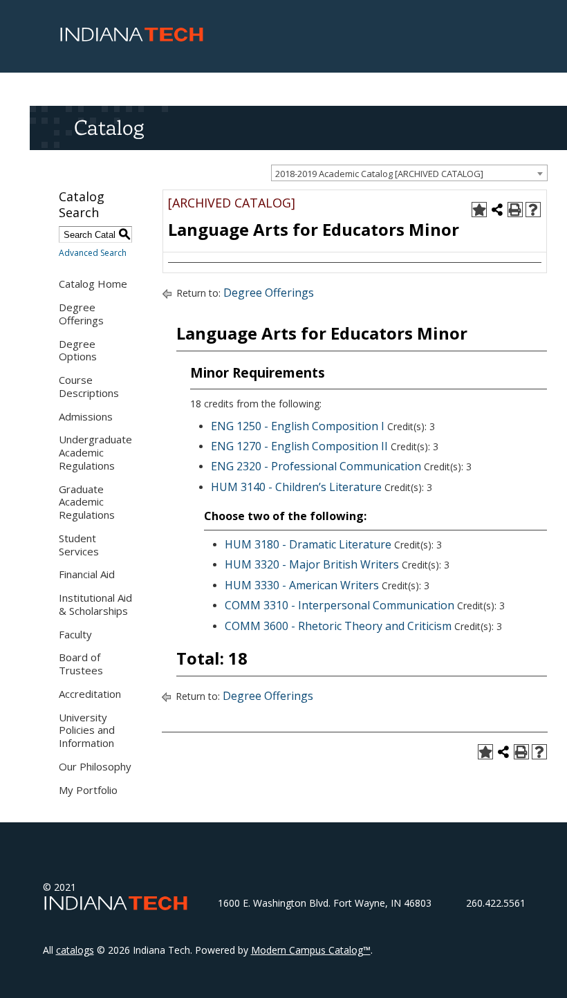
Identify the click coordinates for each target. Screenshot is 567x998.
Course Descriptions (89, 386)
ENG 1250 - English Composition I (297, 426)
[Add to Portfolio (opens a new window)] (479, 209)
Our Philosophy (95, 766)
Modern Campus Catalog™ (311, 950)
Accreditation (90, 694)
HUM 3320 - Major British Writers (312, 564)
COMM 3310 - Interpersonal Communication (339, 605)
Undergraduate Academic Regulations (95, 452)
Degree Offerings (81, 313)
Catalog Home (93, 283)
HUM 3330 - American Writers (302, 585)
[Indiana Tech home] (132, 38)
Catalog (109, 127)
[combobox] (409, 173)
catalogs (75, 950)
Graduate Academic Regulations (87, 502)
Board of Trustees (81, 663)
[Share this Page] (497, 209)
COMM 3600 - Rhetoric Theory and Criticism (338, 626)
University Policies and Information (87, 730)
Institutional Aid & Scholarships (95, 604)
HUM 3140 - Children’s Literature (296, 487)
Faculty (75, 634)
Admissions (86, 416)
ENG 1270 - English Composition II (299, 446)
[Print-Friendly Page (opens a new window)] (515, 209)
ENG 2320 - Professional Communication (316, 466)
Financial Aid (87, 574)
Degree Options (78, 350)
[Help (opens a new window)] (533, 209)
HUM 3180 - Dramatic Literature (308, 544)
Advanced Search (93, 253)
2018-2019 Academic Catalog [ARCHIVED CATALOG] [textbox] (379, 173)
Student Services (79, 544)
